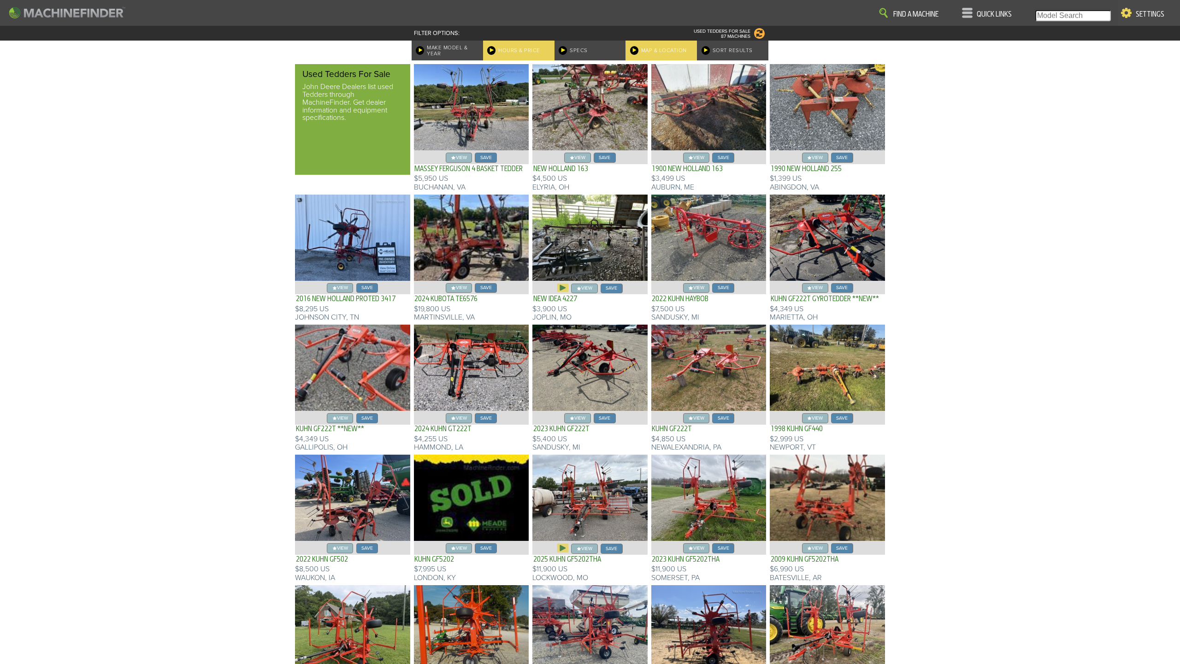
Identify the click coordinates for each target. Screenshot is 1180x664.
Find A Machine (915, 14)
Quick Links (994, 14)
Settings (1150, 14)
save (486, 157)
